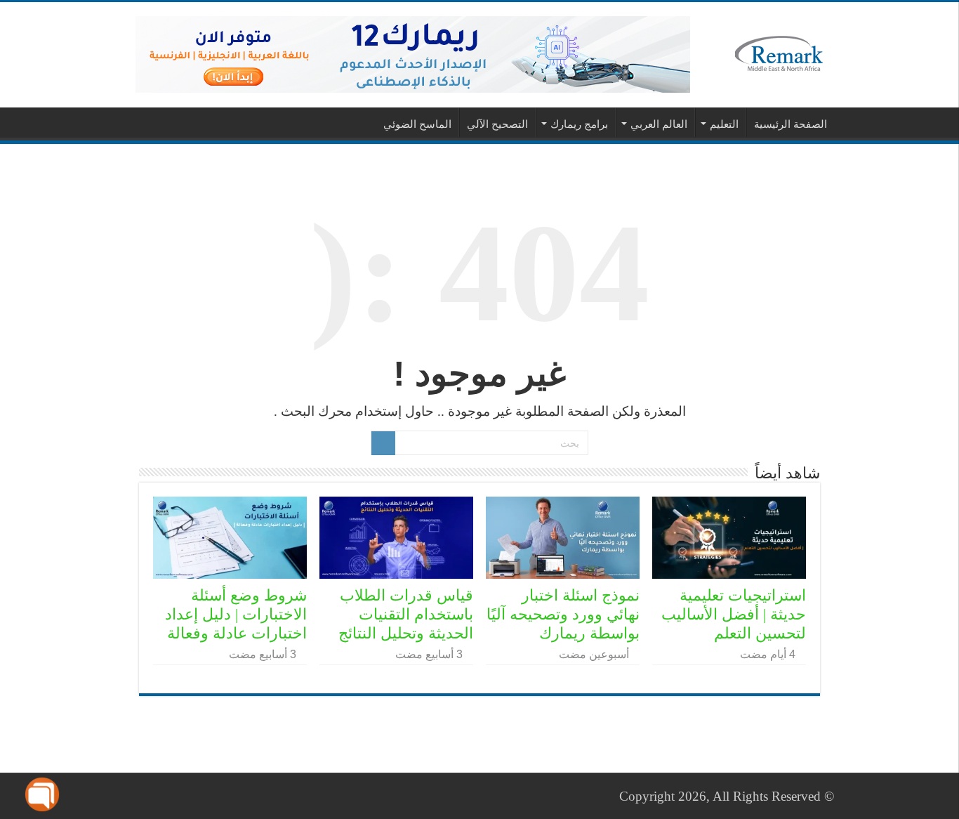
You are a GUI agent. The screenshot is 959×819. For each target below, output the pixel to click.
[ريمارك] (779, 52)
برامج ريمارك (579, 124)
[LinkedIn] (155, 795)
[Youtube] (142, 795)
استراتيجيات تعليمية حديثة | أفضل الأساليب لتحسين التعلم (733, 614)
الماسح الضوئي (417, 124)
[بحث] (383, 443)
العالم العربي (658, 124)
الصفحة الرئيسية (790, 124)
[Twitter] (169, 795)
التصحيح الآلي (497, 124)
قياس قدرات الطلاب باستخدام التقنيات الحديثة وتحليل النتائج (405, 614)
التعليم (724, 124)
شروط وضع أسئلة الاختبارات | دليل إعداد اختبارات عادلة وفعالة (236, 614)
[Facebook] (182, 795)
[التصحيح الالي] (412, 53)
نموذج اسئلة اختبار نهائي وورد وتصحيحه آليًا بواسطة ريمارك (563, 614)
